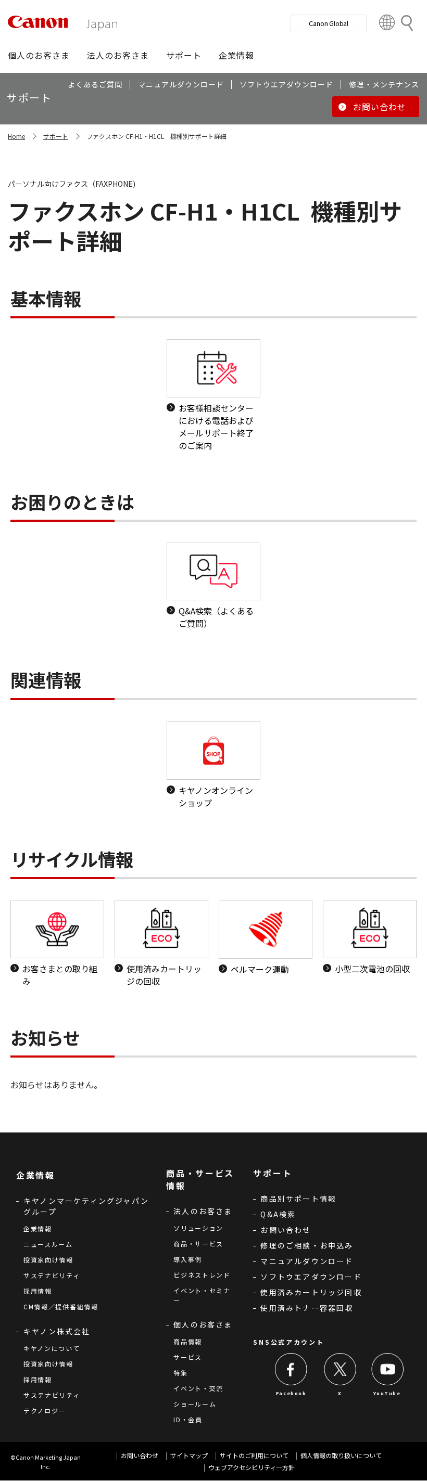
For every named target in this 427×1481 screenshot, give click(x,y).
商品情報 (187, 1341)
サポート (55, 136)
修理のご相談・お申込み (306, 1245)
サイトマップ (189, 1455)
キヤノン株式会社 (57, 1331)
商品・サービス (198, 1243)
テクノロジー (44, 1410)
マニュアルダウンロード (306, 1261)
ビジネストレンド (202, 1274)
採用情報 (37, 1290)
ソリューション (198, 1228)
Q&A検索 (278, 1214)
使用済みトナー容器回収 (306, 1308)
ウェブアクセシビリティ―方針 (251, 1467)
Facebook (291, 1393)
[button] (39, 55)
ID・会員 (188, 1419)
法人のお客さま (202, 1211)
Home (16, 136)
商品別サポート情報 (298, 1198)
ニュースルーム (48, 1244)
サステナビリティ (51, 1275)
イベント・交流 (198, 1388)
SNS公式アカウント (288, 1341)
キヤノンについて (51, 1348)
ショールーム (194, 1403)
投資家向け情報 (48, 1259)
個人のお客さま (202, 1324)
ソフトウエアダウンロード (310, 1276)
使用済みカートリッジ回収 (310, 1292)
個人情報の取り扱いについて (341, 1455)
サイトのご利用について (254, 1455)
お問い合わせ (285, 1230)
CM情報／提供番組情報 (60, 1306)
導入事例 (187, 1259)
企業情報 (37, 1228)
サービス (187, 1357)
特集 (180, 1372)
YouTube (386, 1393)
